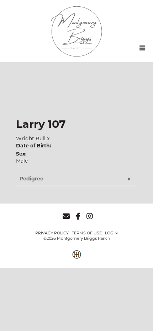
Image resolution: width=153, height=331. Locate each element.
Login (111, 232)
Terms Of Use (87, 232)
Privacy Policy (52, 232)
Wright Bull (31, 138)
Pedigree (31, 178)
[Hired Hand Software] (77, 258)
